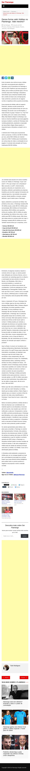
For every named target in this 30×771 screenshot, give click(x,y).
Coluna (4, 26)
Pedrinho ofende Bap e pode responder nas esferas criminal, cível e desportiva (13, 753)
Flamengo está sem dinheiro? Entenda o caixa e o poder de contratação (12, 703)
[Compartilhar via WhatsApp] (9, 78)
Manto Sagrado (15, 26)
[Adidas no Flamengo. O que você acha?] (19, 497)
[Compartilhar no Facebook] (3, 78)
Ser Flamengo (7, 2)
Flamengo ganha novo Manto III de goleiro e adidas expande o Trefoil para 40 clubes (14, 728)
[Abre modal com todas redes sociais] (12, 78)
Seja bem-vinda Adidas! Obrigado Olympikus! (6, 502)
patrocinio (4, 28)
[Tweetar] (6, 78)
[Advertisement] (15, 60)
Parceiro (22, 26)
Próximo (23, 677)
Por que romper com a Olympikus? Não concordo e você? (7, 515)
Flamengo (9, 26)
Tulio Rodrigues (6, 25)
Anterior (7, 677)
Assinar (25, 536)
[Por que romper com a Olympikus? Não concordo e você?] (7, 510)
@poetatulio (9, 472)
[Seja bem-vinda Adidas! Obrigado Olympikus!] (7, 497)
